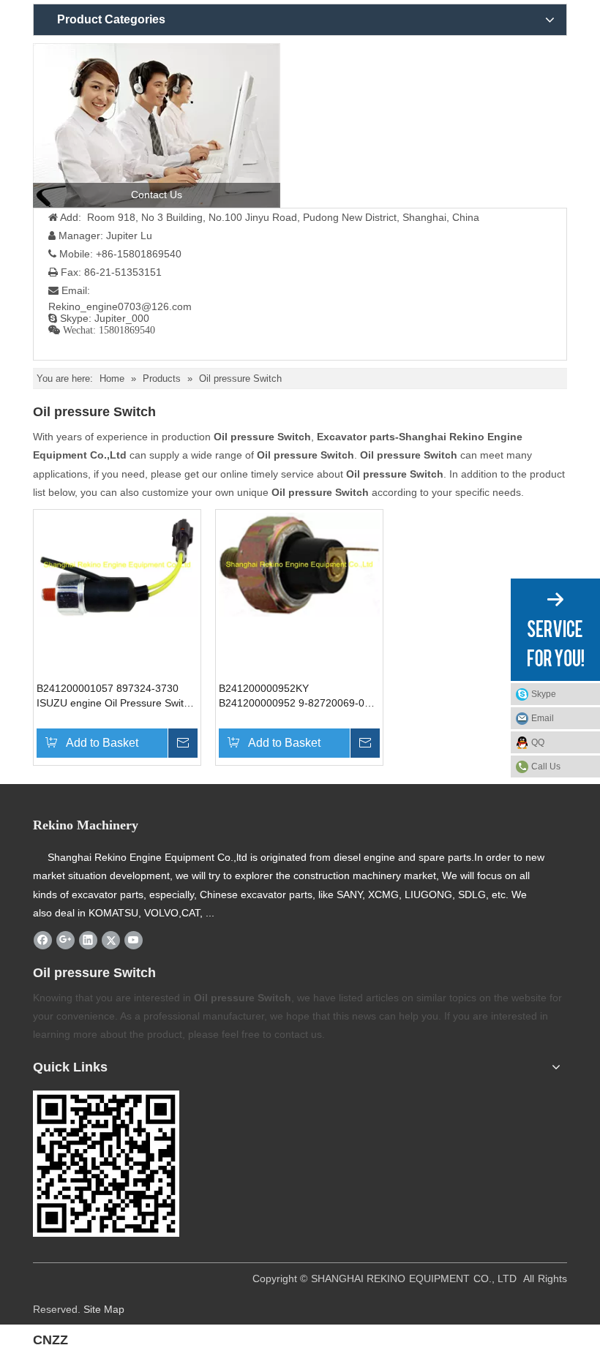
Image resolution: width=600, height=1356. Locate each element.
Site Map (103, 1309)
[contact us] (156, 125)
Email (542, 718)
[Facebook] (43, 939)
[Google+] (65, 939)
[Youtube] (133, 939)
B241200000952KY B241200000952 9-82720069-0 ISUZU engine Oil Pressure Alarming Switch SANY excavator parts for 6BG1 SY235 (295, 696)
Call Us (545, 766)
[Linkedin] (88, 939)
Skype (543, 694)
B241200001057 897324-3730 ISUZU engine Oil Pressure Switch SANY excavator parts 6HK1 (116, 696)
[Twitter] (111, 939)
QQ (537, 742)
